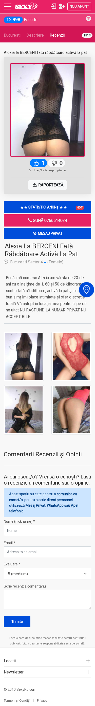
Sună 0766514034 (49, 220)
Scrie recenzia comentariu (25, 586)
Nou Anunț (79, 6)
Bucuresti (12, 35)
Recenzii (57, 35)
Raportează (50, 185)
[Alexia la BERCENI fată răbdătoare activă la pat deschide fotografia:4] (71, 410)
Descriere (35, 35)
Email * (9, 543)
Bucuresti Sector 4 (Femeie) (36, 262)
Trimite (17, 622)
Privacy (42, 700)
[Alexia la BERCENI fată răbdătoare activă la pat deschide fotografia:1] (24, 356)
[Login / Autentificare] (53, 6)
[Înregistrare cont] (62, 6)
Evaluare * (12, 564)
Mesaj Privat (50, 233)
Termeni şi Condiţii (17, 700)
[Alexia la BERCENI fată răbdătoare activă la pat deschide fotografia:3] (24, 410)
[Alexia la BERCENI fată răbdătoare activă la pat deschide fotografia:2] (71, 356)
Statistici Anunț (55, 207)
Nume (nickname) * (19, 521)
